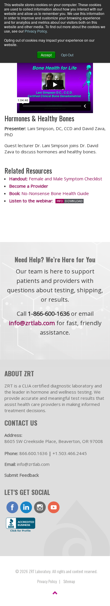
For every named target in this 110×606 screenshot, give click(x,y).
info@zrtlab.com (32, 323)
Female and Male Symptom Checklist (55, 179)
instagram (40, 507)
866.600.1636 (33, 453)
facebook (12, 507)
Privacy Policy (36, 30)
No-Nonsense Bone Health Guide (49, 193)
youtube (54, 507)
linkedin (26, 507)
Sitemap (69, 581)
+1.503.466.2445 (70, 453)
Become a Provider (29, 186)
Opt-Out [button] (67, 54)
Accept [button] (46, 54)
